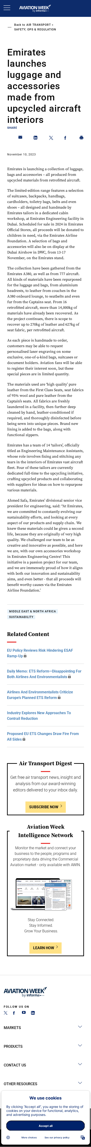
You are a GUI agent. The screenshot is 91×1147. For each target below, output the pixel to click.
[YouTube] (24, 1013)
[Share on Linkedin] (36, 138)
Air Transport (38, 24)
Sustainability (21, 617)
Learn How (43, 948)
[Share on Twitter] (51, 138)
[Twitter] (5, 1013)
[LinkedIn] (33, 1013)
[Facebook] (15, 1013)
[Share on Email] (20, 138)
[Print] (82, 138)
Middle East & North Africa (32, 611)
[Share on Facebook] (66, 138)
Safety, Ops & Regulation (35, 29)
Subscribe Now (43, 807)
